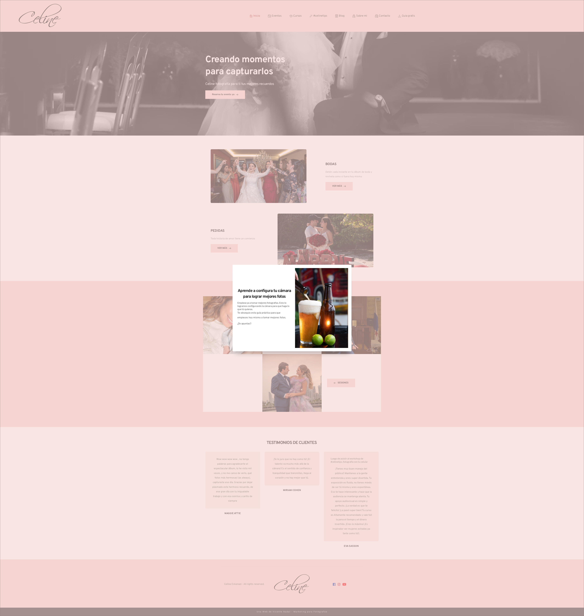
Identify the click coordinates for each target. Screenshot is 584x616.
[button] (345, 271)
